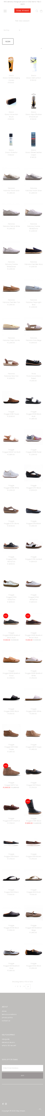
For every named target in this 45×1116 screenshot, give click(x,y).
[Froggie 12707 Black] (33, 474)
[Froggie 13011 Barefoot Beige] (33, 914)
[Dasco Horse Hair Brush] (11, 100)
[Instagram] (6, 1104)
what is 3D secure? (9, 1046)
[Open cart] (41, 11)
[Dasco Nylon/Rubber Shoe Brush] (33, 100)
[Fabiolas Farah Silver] (33, 176)
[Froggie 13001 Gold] (33, 878)
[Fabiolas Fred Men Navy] (33, 250)
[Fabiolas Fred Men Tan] (11, 288)
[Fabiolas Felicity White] (11, 212)
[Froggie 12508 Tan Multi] (11, 438)
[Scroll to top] (40, 1109)
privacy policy (7, 1018)
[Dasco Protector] (11, 138)
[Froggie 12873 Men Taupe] (11, 733)
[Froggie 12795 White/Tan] (33, 583)
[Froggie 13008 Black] (11, 914)
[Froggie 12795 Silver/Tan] (11, 583)
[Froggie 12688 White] (11, 474)
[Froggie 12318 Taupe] (11, 400)
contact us (6, 1021)
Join (22, 1075)
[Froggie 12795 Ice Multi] (33, 545)
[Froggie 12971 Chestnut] (11, 807)
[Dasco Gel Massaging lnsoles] (11, 64)
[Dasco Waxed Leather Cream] (33, 138)
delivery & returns (8, 1042)
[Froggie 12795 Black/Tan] (11, 545)
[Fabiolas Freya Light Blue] (33, 288)
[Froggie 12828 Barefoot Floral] (11, 659)
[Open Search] (37, 11)
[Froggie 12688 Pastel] (33, 438)
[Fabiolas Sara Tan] (11, 362)
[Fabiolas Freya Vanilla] (11, 326)
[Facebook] (3, 1104)
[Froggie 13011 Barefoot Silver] (11, 952)
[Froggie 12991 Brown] (33, 842)
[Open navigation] (7, 11)
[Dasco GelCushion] (33, 64)
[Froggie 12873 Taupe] (33, 733)
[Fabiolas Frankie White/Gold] (33, 212)
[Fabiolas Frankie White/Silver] (11, 250)
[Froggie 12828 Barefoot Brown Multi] (33, 621)
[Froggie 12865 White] (33, 697)
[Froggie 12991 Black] (11, 842)
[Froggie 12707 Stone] (11, 509)
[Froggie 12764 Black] (33, 509)
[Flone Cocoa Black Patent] (33, 362)
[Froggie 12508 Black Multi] (33, 400)
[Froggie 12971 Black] (33, 771)
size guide (6, 1039)
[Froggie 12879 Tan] (11, 771)
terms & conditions (9, 1014)
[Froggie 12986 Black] (33, 807)
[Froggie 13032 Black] (33, 952)
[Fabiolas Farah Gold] (11, 176)
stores (4, 1011)
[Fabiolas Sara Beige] (33, 326)
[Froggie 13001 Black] (11, 878)
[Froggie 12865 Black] (11, 697)
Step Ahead (20, 1111)
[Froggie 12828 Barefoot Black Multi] (11, 621)
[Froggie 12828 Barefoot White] (33, 659)
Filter (8, 41)
